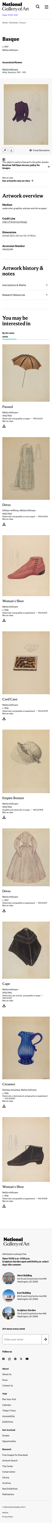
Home (5, 22)
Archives (6, 1482)
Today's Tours (9, 1410)
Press (5, 1379)
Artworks (13, 22)
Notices (5, 1512)
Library (5, 1477)
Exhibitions (7, 1421)
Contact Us (7, 1385)
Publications (8, 1494)
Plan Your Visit (9, 1399)
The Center (7, 1466)
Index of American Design (14, 221)
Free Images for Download (15, 1454)
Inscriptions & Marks (14, 285)
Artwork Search (9, 1460)
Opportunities (9, 1441)
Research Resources (13, 295)
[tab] (9, 335)
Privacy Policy (7, 1516)
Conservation (8, 1471)
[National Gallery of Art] (26, 1241)
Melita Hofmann (10, 69)
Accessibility (8, 1416)
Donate (5, 1435)
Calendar (6, 1404)
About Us (6, 1374)
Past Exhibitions (10, 1488)
